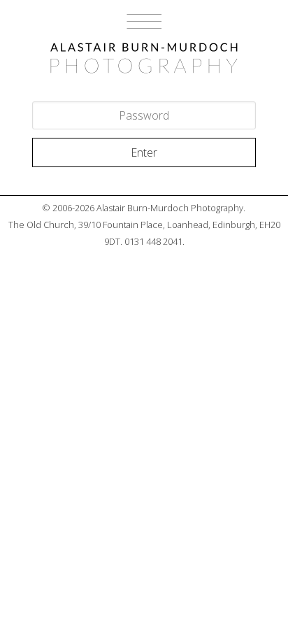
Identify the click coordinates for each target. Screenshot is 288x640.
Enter (144, 152)
